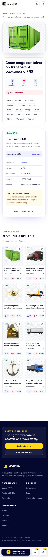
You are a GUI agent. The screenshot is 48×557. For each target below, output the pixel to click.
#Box (9, 100)
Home (4, 13)
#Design (21, 105)
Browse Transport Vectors (13, 241)
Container (25, 163)
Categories (31, 488)
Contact (5, 515)
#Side (9, 119)
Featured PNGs (8, 493)
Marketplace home (34, 498)
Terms (4, 526)
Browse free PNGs (24, 452)
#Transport (20, 119)
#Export (32, 105)
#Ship (36, 114)
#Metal (37, 110)
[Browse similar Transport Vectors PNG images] (19, 249)
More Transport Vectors (24, 211)
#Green (18, 110)
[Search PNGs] (37, 4)
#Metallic (10, 114)
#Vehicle (31, 119)
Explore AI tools (24, 446)
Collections (7, 498)
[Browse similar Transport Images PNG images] (42, 249)
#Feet (9, 110)
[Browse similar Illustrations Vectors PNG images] (19, 361)
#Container (29, 100)
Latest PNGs (7, 488)
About (4, 510)
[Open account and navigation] (43, 4)
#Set (28, 114)
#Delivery (10, 105)
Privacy (5, 521)
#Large (28, 110)
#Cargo (18, 100)
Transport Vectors (17, 13)
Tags (28, 493)
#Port (20, 114)
